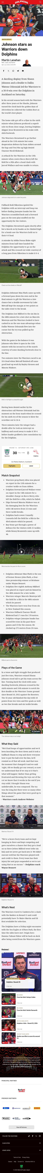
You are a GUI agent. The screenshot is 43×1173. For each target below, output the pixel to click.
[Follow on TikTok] (29, 1136)
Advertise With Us (30, 1161)
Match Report (6, 39)
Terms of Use (17, 1157)
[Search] (40, 2)
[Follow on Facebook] (32, 1136)
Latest (31, 466)
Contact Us (21, 1161)
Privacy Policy (26, 1157)
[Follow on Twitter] (36, 1136)
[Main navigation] (3, 2)
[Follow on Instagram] (40, 1136)
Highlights (12, 466)
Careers (10, 1161)
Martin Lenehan (11, 60)
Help (15, 1161)
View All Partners (21, 1127)
